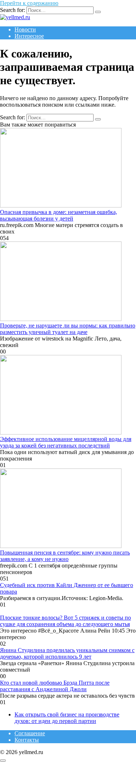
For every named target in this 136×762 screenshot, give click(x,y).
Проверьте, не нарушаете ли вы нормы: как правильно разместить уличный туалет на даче (67, 328)
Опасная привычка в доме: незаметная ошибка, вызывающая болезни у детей (58, 215)
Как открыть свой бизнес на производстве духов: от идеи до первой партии (67, 717)
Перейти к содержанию (29, 3)
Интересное (29, 36)
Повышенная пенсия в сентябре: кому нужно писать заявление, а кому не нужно (65, 555)
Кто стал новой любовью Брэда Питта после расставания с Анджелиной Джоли (55, 686)
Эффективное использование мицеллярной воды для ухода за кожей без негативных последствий (65, 442)
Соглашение (30, 733)
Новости (25, 29)
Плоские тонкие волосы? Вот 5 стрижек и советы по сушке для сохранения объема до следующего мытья (65, 621)
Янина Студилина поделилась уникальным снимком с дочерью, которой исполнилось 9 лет (67, 653)
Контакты (27, 740)
